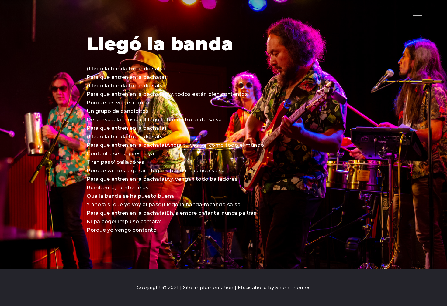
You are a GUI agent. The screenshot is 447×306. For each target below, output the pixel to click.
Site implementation (208, 287)
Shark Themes (292, 287)
